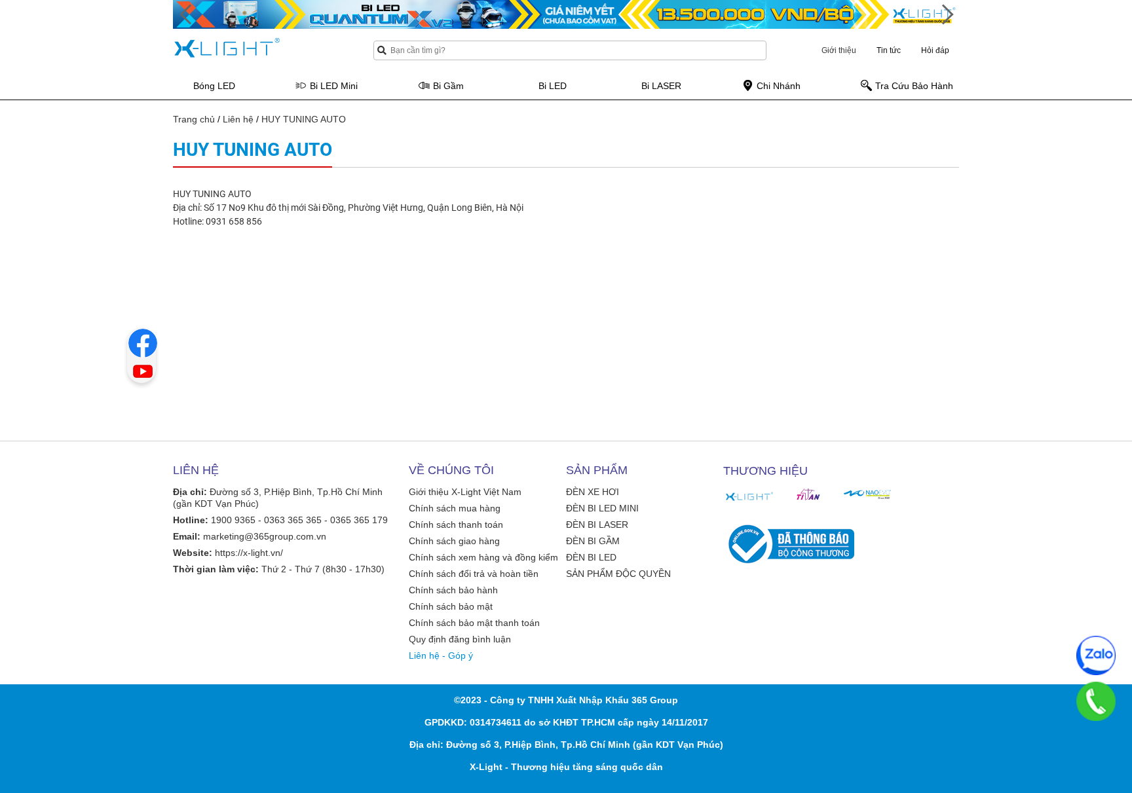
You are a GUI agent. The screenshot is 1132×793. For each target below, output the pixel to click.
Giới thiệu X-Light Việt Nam (465, 492)
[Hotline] (1096, 701)
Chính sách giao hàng (454, 541)
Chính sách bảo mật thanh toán (474, 623)
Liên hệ (238, 119)
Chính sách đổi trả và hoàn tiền (473, 573)
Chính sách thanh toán (456, 524)
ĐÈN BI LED (591, 557)
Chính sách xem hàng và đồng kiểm (483, 557)
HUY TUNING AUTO (303, 119)
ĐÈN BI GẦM (593, 541)
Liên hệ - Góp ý (441, 655)
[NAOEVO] (867, 494)
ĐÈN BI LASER (597, 524)
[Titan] (808, 494)
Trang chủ (194, 119)
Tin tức (889, 50)
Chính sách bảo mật (451, 606)
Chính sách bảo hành (453, 590)
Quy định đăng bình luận (460, 639)
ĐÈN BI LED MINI (602, 508)
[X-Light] (749, 496)
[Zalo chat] (1096, 655)
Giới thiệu (838, 50)
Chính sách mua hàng (454, 508)
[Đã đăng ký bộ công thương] (788, 544)
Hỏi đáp (935, 50)
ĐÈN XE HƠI (592, 492)
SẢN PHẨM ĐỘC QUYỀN (618, 573)
